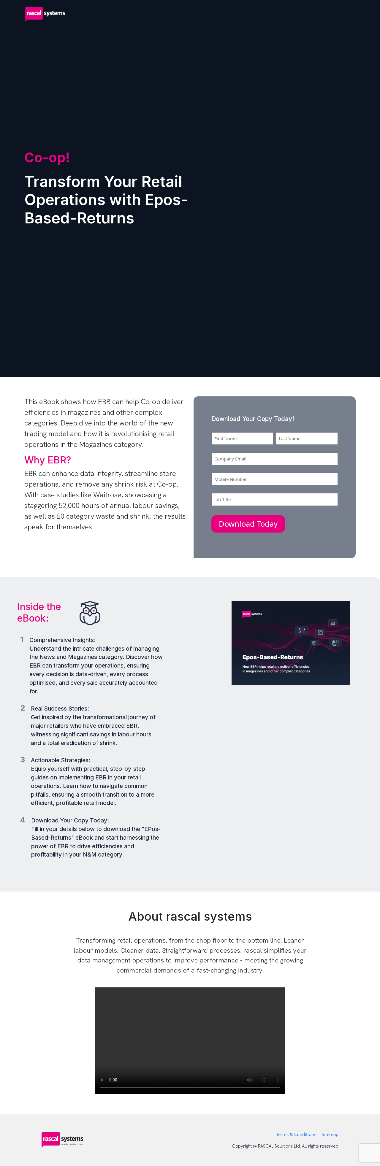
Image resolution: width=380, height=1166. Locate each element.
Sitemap (330, 1134)
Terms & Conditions (296, 1134)
